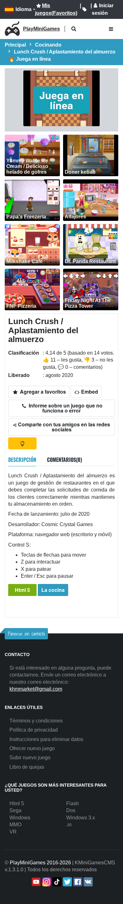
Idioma (23, 9)
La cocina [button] (53, 589)
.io (69, 824)
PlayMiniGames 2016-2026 (40, 862)
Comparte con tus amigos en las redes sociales (63, 427)
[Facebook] (77, 881)
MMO (15, 824)
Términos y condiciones (36, 720)
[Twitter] (67, 881)
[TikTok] (56, 881)
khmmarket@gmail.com (35, 689)
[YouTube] (35, 881)
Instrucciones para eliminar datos (46, 739)
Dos (70, 810)
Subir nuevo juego (29, 757)
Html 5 (22, 589)
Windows (19, 817)
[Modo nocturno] (22, 443)
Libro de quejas (26, 767)
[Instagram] (46, 881)
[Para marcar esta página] (84, 9)
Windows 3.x (80, 817)
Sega (15, 810)
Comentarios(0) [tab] (64, 459)
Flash (72, 803)
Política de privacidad (33, 730)
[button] (74, 29)
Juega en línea (61, 100)
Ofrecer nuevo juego (32, 748)
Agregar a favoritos (42, 391)
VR (13, 831)
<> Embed (86, 391)
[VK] (87, 881)
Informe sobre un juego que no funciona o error (64, 408)
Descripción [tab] (22, 459)
